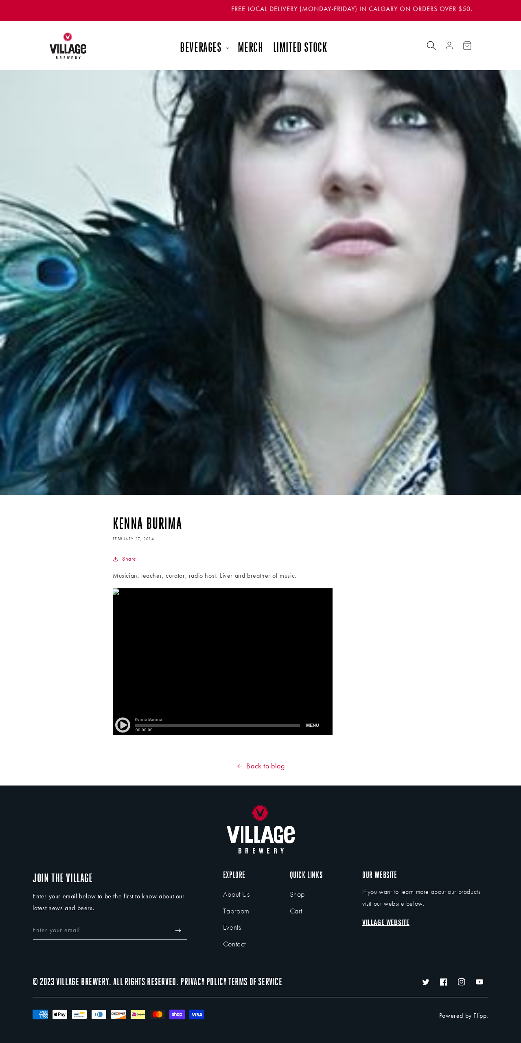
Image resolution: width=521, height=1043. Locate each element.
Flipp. (480, 1015)
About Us (236, 894)
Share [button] (129, 558)
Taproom (236, 910)
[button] (203, 47)
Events (232, 927)
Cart (296, 910)
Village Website (385, 922)
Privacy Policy (203, 982)
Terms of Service (255, 982)
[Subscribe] (178, 930)
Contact (234, 943)
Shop (297, 894)
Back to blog (265, 765)
